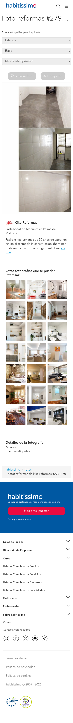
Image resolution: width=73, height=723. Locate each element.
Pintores (8, 577)
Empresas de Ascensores (18, 554)
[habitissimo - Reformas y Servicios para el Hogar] (17, 6)
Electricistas (10, 581)
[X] (25, 638)
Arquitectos (10, 588)
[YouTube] (35, 638)
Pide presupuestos (36, 716)
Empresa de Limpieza (16, 558)
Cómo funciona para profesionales (24, 611)
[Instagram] (6, 638)
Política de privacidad (20, 667)
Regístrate (9, 606)
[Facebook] (16, 638)
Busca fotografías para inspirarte (21, 32)
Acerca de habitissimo (16, 619)
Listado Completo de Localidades (24, 590)
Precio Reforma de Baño (17, 546)
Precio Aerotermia (14, 550)
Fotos (6, 570)
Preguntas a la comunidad (18, 567)
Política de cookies (18, 675)
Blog (6, 563)
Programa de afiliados (16, 627)
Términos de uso (17, 658)
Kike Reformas (26, 222)
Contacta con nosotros (16, 630)
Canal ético (9, 623)
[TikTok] (44, 638)
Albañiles (8, 584)
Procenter (8, 574)
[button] (36, 542)
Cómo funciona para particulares (22, 602)
